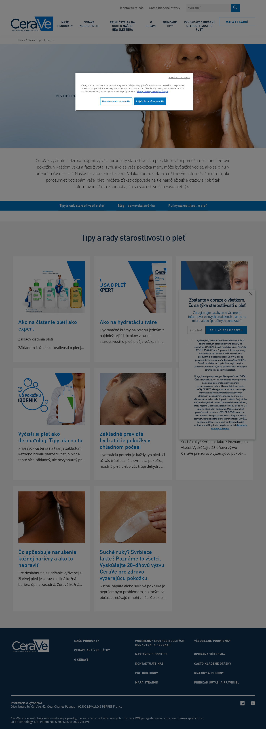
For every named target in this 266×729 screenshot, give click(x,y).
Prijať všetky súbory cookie (150, 101)
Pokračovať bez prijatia (179, 77)
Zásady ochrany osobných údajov (152, 91)
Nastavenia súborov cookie (116, 101)
